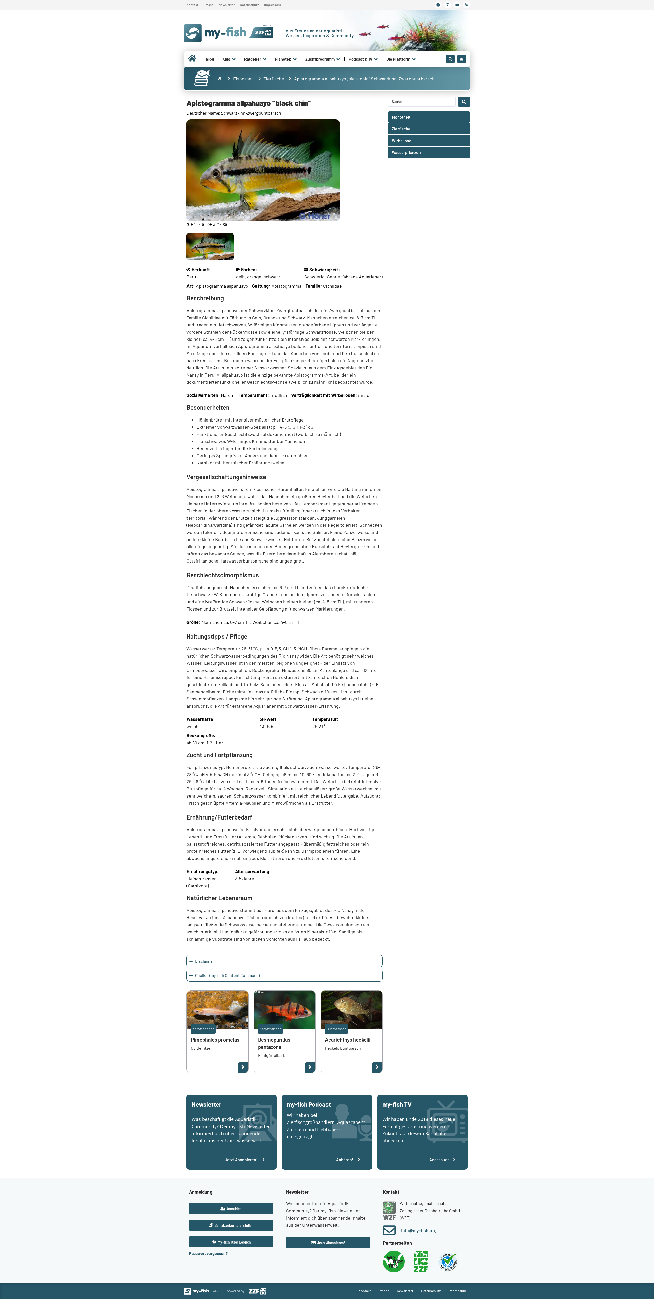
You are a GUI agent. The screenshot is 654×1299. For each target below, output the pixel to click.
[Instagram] (447, 4)
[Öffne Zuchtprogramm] (338, 59)
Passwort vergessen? (208, 1253)
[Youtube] (457, 4)
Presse (208, 5)
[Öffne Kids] (233, 59)
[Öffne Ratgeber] (264, 59)
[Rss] (466, 4)
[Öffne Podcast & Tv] (375, 59)
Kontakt (192, 5)
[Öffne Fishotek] (295, 59)
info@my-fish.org (419, 1230)
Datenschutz (249, 5)
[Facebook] (438, 4)
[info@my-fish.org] (389, 1230)
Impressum (272, 5)
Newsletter (226, 5)
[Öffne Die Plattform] (414, 59)
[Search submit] (464, 102)
